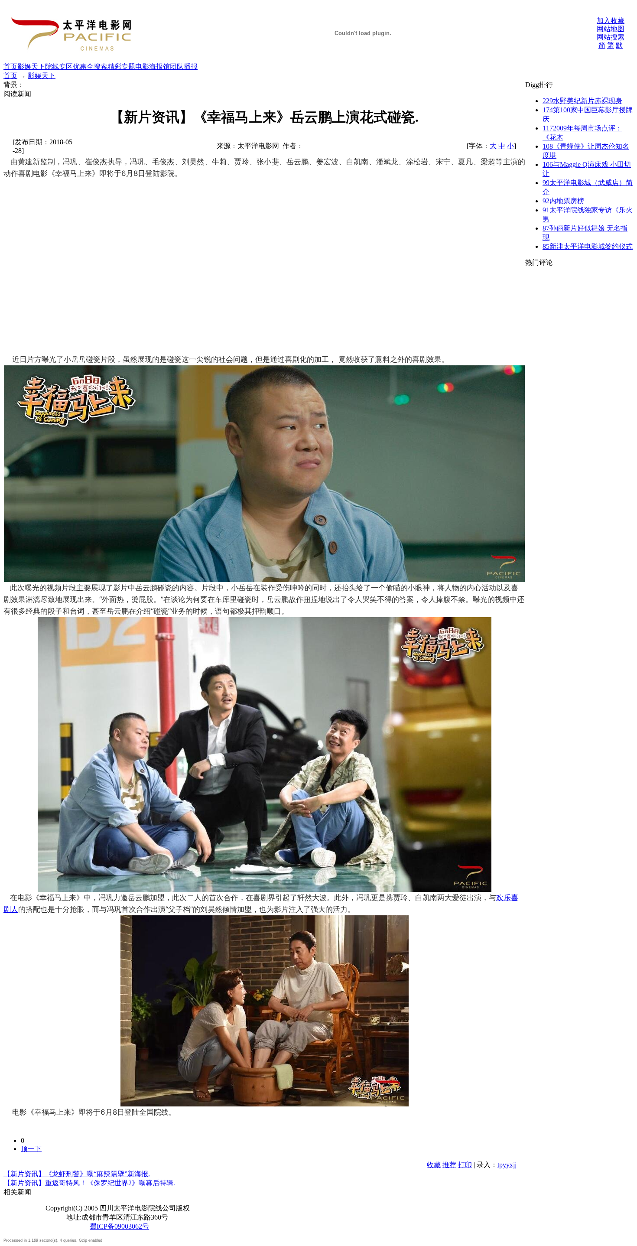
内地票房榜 (563, 201)
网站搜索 (610, 37)
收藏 (434, 1164)
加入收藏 (610, 20)
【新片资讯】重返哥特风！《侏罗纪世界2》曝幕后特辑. (89, 1183)
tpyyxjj (507, 1164)
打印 (465, 1164)
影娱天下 (31, 66)
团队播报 (184, 66)
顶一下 (31, 1148)
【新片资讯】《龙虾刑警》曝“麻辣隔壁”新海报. (76, 1174)
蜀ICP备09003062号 (119, 1226)
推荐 (449, 1164)
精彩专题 (121, 66)
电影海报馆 (152, 66)
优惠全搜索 (90, 66)
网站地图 (610, 29)
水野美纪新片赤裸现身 (582, 100)
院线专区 (59, 66)
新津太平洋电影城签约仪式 (588, 246)
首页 (10, 66)
